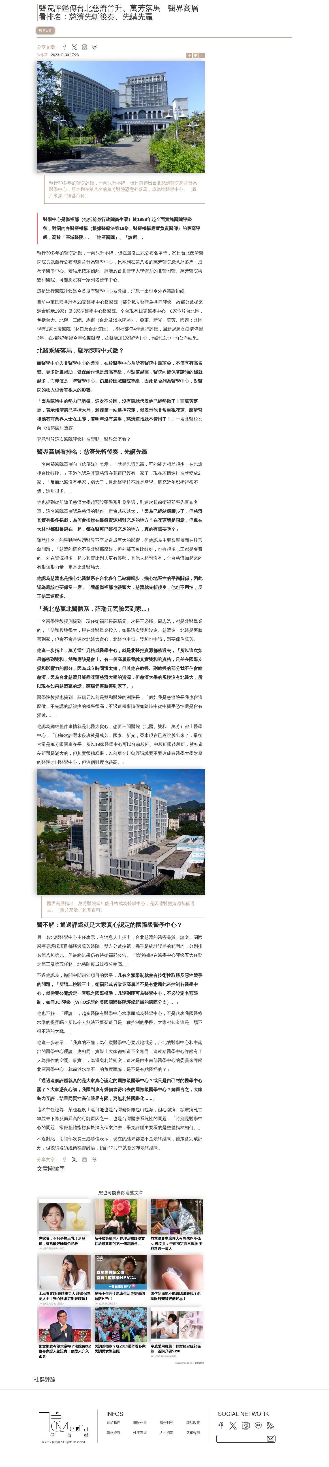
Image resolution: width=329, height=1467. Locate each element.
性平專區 (140, 1433)
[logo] (64, 1425)
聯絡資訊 (113, 1433)
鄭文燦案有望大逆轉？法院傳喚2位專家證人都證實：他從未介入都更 (65, 1351)
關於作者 (140, 1422)
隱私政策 (193, 1422)
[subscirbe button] (270, 1438)
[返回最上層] (314, 1452)
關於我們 (113, 1422)
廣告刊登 (166, 1422)
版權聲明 (193, 1433)
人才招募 (166, 1433)
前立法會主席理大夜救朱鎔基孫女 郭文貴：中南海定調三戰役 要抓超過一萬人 (177, 1243)
